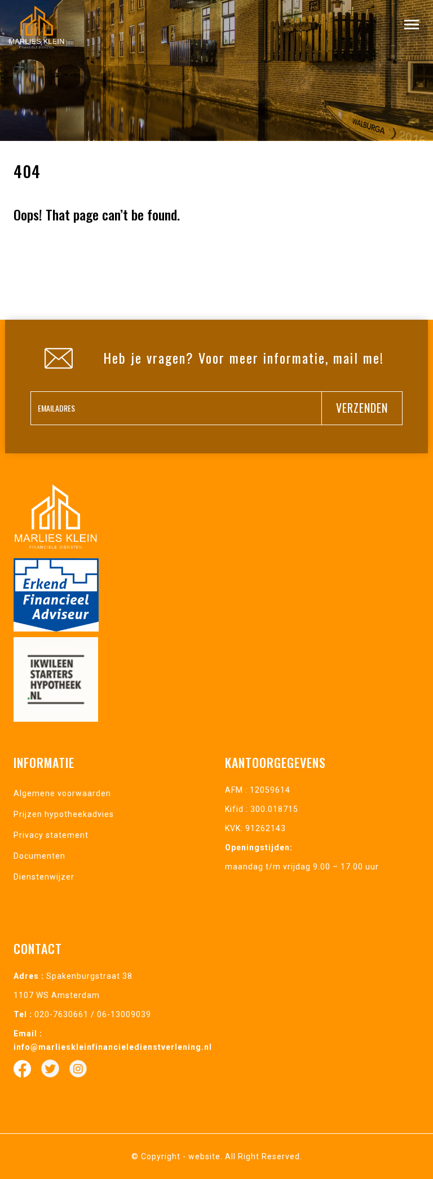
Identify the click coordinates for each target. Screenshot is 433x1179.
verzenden (362, 407)
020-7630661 (61, 1014)
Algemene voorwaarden (62, 793)
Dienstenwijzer (44, 876)
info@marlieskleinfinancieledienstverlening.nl (113, 1047)
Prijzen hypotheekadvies (64, 814)
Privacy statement (51, 835)
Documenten (39, 855)
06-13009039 (124, 1014)
